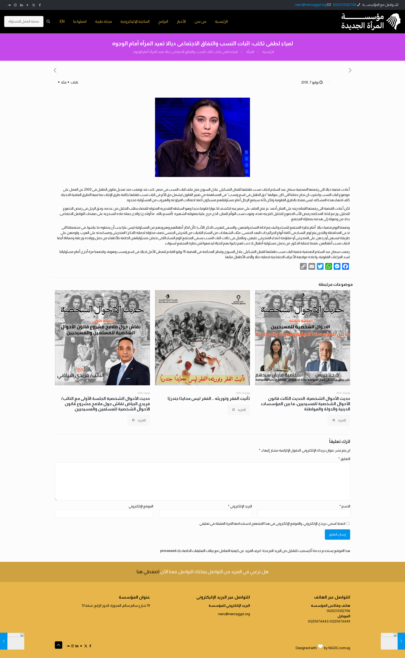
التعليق (344, 459)
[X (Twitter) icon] (33, 5)
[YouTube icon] (27, 5)
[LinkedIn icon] (21, 5)
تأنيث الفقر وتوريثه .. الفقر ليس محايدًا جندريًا (209, 398)
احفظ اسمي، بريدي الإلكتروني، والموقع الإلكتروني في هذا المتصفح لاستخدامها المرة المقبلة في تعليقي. (272, 524)
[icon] (9, 5)
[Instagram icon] (15, 5)
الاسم (344, 506)
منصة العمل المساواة (23, 21)
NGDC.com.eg (339, 648)
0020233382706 (344, 5)
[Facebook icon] (39, 5)
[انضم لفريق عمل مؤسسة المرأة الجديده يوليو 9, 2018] (12, 641)
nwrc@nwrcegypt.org (311, 5)
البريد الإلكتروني (240, 506)
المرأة (250, 52)
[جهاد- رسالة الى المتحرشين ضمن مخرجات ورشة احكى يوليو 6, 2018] (393, 641)
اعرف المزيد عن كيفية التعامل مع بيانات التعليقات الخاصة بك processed (210, 551)
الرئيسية (268, 52)
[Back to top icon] (58, 645)
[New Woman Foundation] (371, 21)
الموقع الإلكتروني (141, 506)
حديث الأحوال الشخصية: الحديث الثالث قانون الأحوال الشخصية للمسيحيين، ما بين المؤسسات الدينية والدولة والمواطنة (305, 403)
